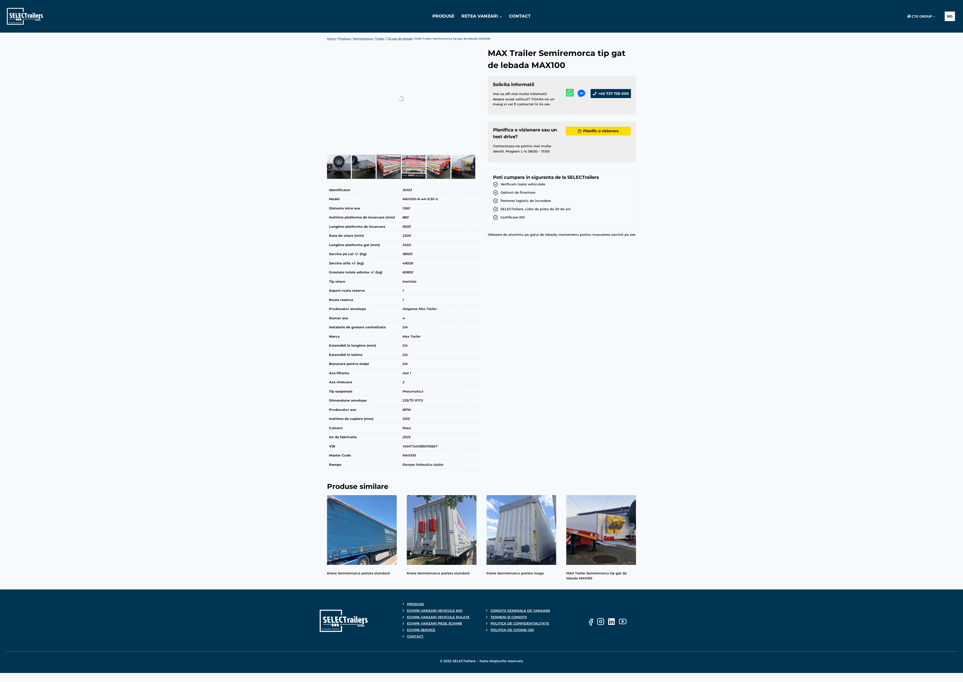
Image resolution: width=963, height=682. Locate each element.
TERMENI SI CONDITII (509, 617)
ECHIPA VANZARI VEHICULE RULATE (438, 617)
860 (405, 217)
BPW (406, 410)
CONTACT (520, 16)
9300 (406, 226)
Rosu (406, 428)
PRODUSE (443, 16)
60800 (407, 272)
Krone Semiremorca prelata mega (515, 573)
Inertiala (409, 281)
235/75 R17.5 (412, 400)
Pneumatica (412, 391)
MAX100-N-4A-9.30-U (420, 199)
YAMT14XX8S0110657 (419, 446)
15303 (407, 190)
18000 (407, 254)
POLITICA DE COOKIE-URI (512, 630)
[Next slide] (468, 99)
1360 (406, 208)
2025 (406, 437)
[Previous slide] (335, 99)
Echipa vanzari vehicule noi (434, 611)
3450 (406, 245)
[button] (339, 167)
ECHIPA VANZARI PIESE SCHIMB (434, 623)
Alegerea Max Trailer (419, 309)
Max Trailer (411, 336)
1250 (406, 419)
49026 (407, 263)
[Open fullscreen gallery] (470, 148)
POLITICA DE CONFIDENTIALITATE (520, 623)
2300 (406, 236)
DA (405, 327)
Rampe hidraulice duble (422, 465)
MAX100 (409, 455)
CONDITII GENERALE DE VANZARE (520, 611)
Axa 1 (406, 373)
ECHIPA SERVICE (421, 630)
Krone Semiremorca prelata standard (358, 573)
